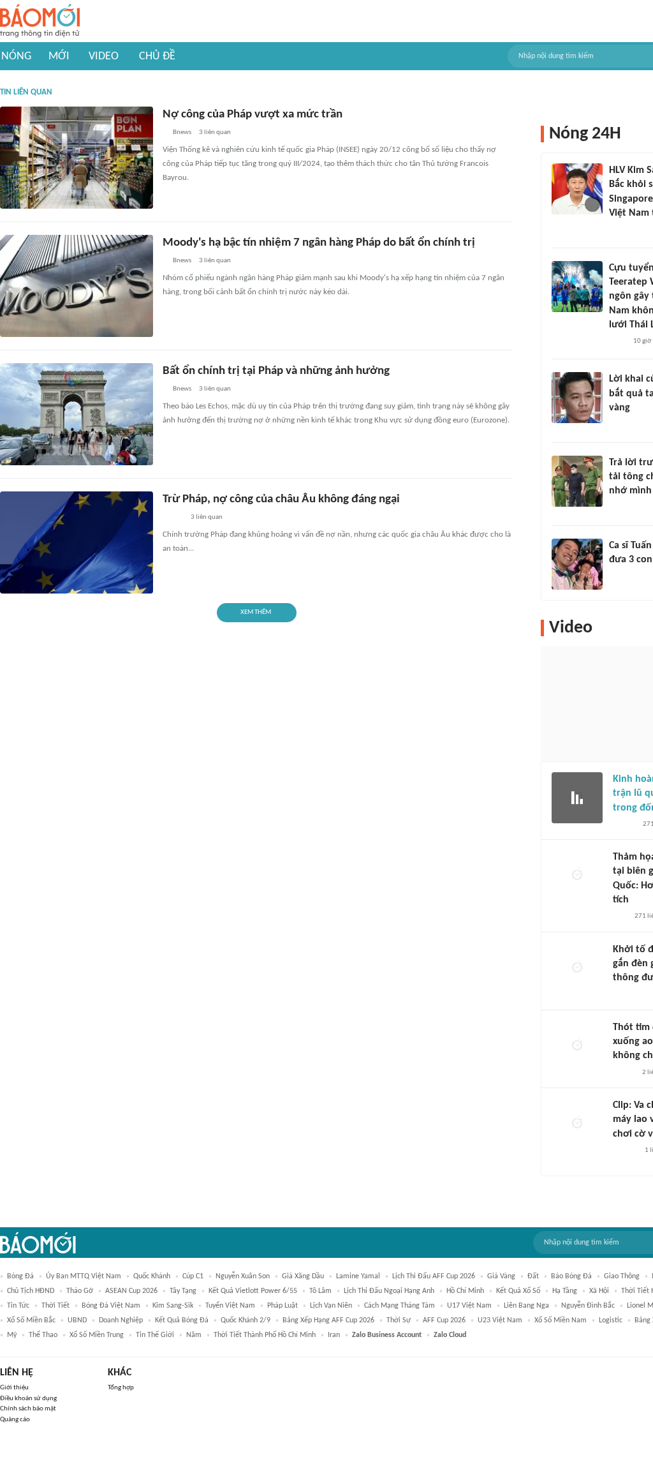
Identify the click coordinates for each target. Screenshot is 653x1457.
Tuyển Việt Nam (230, 1306)
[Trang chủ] (40, 21)
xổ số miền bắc (31, 1320)
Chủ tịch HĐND (30, 1291)
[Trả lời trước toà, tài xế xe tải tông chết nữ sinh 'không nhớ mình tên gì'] (577, 481)
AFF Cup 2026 (444, 1320)
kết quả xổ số (518, 1291)
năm (194, 1335)
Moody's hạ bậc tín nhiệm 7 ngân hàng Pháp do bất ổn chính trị (319, 243)
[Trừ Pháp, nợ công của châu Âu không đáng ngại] (76, 542)
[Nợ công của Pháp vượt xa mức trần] (76, 158)
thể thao (43, 1335)
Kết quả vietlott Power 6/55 (253, 1291)
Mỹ (12, 1335)
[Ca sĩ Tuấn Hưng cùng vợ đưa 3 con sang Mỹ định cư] (577, 564)
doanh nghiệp (121, 1320)
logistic (610, 1320)
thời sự (398, 1320)
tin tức (18, 1306)
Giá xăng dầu (303, 1276)
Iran (334, 1335)
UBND (77, 1320)
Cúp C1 (192, 1276)
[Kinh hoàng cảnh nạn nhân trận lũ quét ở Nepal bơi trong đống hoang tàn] (577, 797)
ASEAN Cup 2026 (131, 1291)
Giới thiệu (14, 1387)
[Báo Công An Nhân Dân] (628, 508)
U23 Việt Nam (500, 1320)
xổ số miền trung (97, 1335)
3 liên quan (215, 132)
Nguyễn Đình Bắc (588, 1306)
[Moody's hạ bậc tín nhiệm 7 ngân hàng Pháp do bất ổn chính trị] (76, 286)
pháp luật (282, 1306)
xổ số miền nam (560, 1320)
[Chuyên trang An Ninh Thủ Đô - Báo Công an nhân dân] (620, 917)
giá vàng (501, 1276)
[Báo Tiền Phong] (621, 230)
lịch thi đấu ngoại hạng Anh (389, 1291)
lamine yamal (358, 1276)
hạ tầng (564, 1291)
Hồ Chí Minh (465, 1291)
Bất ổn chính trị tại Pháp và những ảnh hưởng (276, 371)
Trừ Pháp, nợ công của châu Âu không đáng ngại (281, 499)
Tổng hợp (121, 1387)
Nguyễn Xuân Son (243, 1276)
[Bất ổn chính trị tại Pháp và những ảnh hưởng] (76, 414)
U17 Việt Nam (469, 1306)
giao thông (622, 1276)
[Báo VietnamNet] (620, 425)
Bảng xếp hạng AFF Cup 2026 (328, 1320)
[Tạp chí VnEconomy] (173, 518)
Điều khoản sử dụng (28, 1398)
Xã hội (599, 1291)
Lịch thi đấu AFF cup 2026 (433, 1276)
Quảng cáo (15, 1419)
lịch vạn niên (331, 1306)
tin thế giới (155, 1335)
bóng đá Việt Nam (111, 1306)
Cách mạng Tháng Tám (399, 1306)
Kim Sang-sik (172, 1306)
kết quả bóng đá (182, 1320)
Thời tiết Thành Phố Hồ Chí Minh (265, 1335)
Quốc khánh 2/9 (245, 1320)
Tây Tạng (183, 1291)
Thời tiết (55, 1306)
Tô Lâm (320, 1291)
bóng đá (20, 1276)
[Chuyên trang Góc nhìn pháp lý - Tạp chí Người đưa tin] (617, 341)
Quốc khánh (151, 1276)
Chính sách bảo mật (28, 1408)
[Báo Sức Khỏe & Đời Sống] (624, 824)
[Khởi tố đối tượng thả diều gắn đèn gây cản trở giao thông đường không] (577, 968)
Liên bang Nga (526, 1306)
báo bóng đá (571, 1276)
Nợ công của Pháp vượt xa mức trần (252, 114)
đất (533, 1276)
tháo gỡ (79, 1291)
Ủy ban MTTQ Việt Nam (83, 1276)
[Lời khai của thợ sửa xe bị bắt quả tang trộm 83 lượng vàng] (577, 397)
